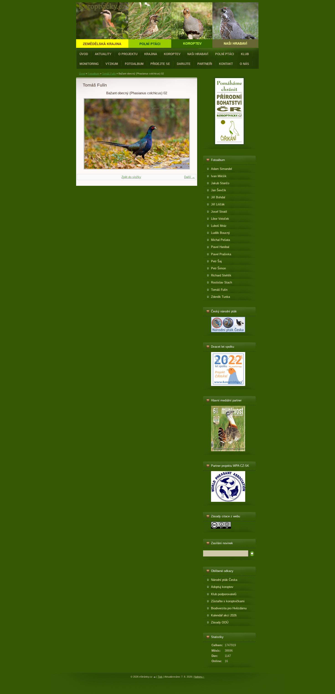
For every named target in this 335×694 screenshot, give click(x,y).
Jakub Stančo (220, 183)
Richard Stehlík (221, 275)
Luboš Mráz (219, 225)
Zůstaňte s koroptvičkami (228, 601)
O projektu (127, 54)
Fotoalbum (134, 64)
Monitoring (89, 64)
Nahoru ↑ (199, 676)
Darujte (184, 64)
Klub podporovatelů (223, 594)
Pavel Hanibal (220, 247)
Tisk (160, 676)
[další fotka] (183, 133)
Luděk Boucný (220, 233)
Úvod (84, 54)
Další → (189, 177)
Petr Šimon (218, 268)
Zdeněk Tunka (220, 297)
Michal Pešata (220, 240)
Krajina (150, 54)
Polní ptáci (224, 54)
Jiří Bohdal (218, 197)
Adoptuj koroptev (222, 587)
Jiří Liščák (218, 204)
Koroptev (172, 54)
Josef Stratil (219, 211)
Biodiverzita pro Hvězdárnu (229, 608)
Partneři (204, 64)
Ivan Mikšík (219, 176)
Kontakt (226, 64)
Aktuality (103, 54)
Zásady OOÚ (219, 622)
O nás (244, 64)
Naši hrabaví (197, 54)
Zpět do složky (131, 177)
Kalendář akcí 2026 (224, 615)
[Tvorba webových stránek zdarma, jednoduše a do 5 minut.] (154, 677)
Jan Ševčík (218, 190)
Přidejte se (160, 64)
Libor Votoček (220, 218)
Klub (245, 54)
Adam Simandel (221, 169)
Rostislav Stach (221, 282)
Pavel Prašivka (221, 254)
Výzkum (112, 64)
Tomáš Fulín (109, 73)
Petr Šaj (216, 261)
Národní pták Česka (224, 580)
